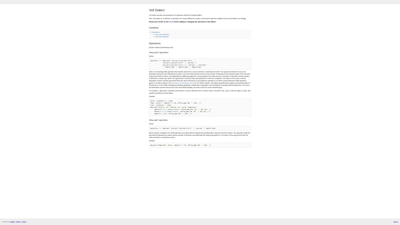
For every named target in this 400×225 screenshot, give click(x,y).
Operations (156, 32)
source (395, 222)
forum (171, 22)
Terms (24, 222)
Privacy (18, 222)
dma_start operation (162, 34)
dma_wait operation (162, 37)
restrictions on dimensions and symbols (184, 83)
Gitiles (13, 222)
